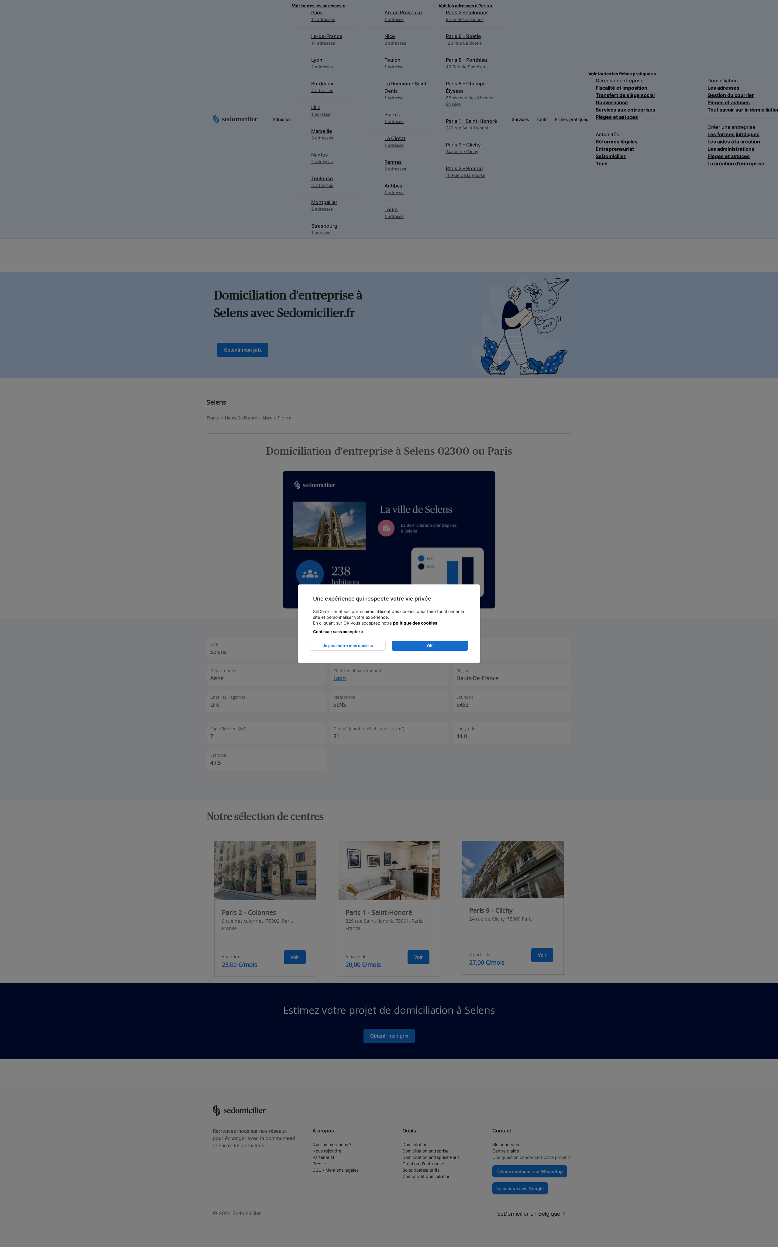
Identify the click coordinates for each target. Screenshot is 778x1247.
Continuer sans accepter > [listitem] (338, 631)
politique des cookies (415, 622)
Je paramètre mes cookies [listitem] (348, 645)
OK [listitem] (430, 645)
